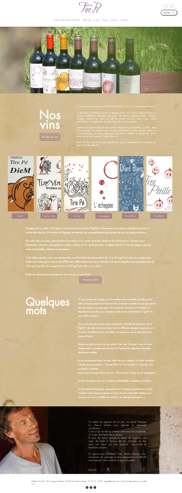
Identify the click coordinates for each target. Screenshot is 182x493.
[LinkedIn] (95, 487)
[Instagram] (87, 487)
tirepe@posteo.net (111, 481)
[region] (21, 183)
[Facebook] (91, 487)
